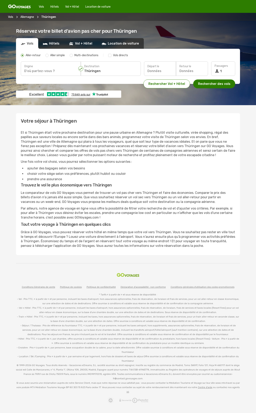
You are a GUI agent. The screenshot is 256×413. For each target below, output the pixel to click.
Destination (91, 66)
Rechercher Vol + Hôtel (166, 84)
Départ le (153, 66)
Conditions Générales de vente (38, 287)
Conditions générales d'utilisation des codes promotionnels (202, 287)
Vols (41, 6)
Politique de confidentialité (101, 287)
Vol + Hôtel (72, 6)
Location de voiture (98, 6)
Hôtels (54, 6)
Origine (28, 66)
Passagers (221, 66)
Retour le (185, 66)
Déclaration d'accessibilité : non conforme (143, 287)
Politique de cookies (71, 287)
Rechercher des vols (214, 84)
